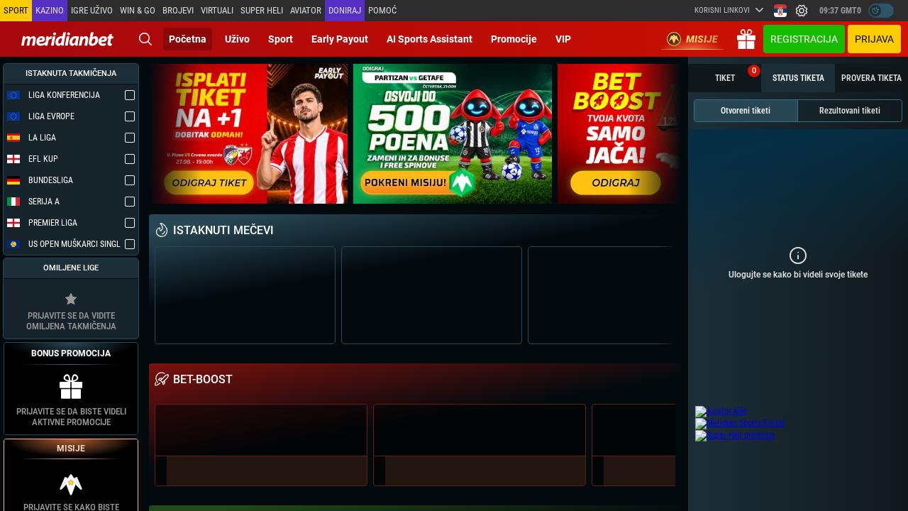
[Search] (145, 39)
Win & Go (137, 10)
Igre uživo (92, 10)
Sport (280, 39)
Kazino (49, 10)
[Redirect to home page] (67, 39)
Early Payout (339, 39)
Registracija (804, 39)
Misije (702, 39)
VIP (563, 39)
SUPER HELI (261, 10)
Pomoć (382, 10)
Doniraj (344, 10)
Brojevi (178, 10)
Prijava (874, 39)
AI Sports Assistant (429, 39)
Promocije (514, 39)
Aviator (305, 10)
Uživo (237, 39)
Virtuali (217, 10)
